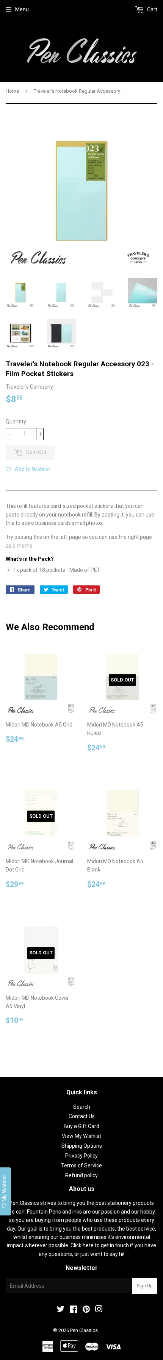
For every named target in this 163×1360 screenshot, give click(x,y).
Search (81, 1107)
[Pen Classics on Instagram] (99, 1310)
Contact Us (82, 1116)
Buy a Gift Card (81, 1126)
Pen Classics (84, 1330)
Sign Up (144, 1285)
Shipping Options (81, 1146)
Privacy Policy (81, 1156)
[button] (28, 469)
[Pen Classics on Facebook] (73, 1310)
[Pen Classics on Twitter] (60, 1310)
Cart (151, 9)
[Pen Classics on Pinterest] (86, 1310)
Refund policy (81, 1175)
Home (12, 91)
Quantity (16, 422)
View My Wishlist (81, 1136)
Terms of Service (81, 1165)
